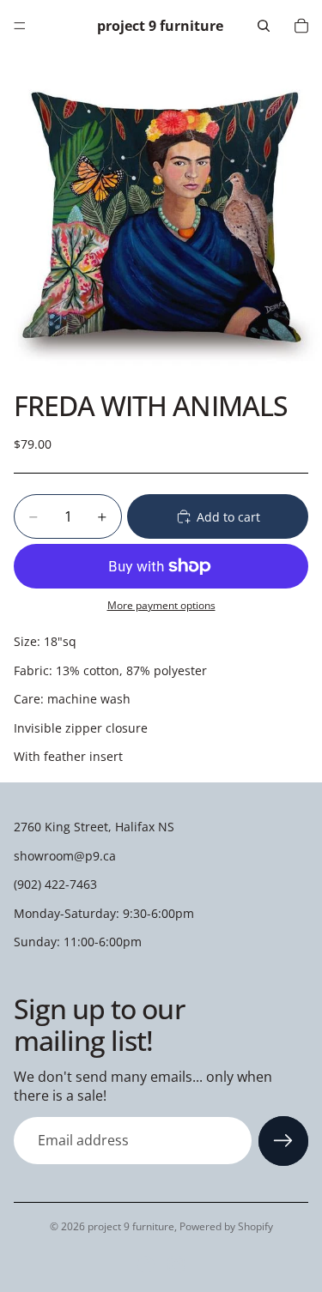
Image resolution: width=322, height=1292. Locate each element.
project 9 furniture (131, 1226)
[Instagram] (176, 1264)
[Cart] (301, 26)
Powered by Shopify (226, 1226)
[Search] (264, 26)
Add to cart (228, 517)
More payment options (161, 605)
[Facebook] (146, 1264)
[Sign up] (283, 1141)
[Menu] (19, 25)
